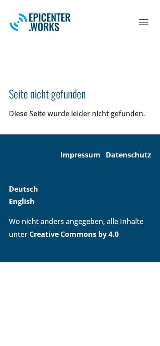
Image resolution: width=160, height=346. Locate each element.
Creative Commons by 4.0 (74, 234)
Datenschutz (128, 155)
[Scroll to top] (140, 326)
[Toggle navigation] (143, 22)
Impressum (80, 155)
